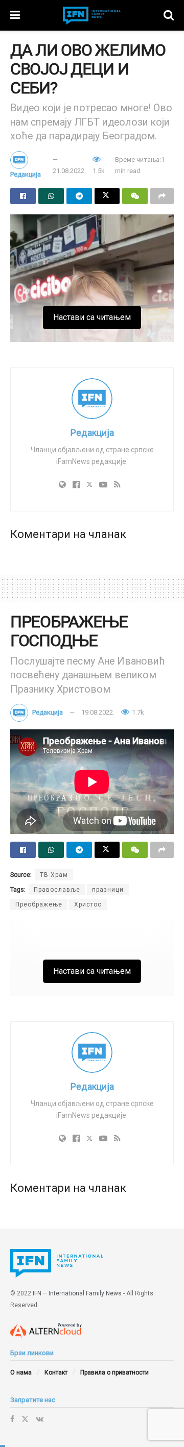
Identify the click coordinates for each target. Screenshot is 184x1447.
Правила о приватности (114, 1372)
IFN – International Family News (77, 1293)
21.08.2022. (69, 171)
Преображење (38, 904)
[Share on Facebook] (23, 196)
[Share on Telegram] (79, 196)
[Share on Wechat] (135, 196)
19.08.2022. (97, 712)
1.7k (137, 712)
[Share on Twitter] (107, 196)
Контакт (55, 1372)
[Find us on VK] (39, 1419)
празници (108, 889)
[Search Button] (169, 15)
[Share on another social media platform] (162, 196)
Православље (57, 889)
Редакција (25, 174)
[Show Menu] (15, 15)
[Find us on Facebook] (12, 1419)
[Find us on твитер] (25, 1419)
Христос (88, 904)
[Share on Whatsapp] (51, 196)
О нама (21, 1372)
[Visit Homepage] (92, 15)
